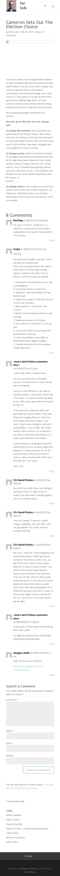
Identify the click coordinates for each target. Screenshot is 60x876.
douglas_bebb (21, 652)
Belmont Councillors (15, 837)
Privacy (28, 856)
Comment (11, 699)
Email (9, 743)
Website (10, 755)
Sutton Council (13, 819)
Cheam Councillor (14, 824)
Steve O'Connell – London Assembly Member (27, 828)
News (38, 31)
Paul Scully (14, 31)
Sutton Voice (12, 842)
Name (10, 730)
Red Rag (18, 220)
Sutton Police (12, 833)
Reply (51, 240)
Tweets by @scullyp (15, 801)
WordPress (30, 872)
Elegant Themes (29, 868)
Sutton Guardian (13, 815)
